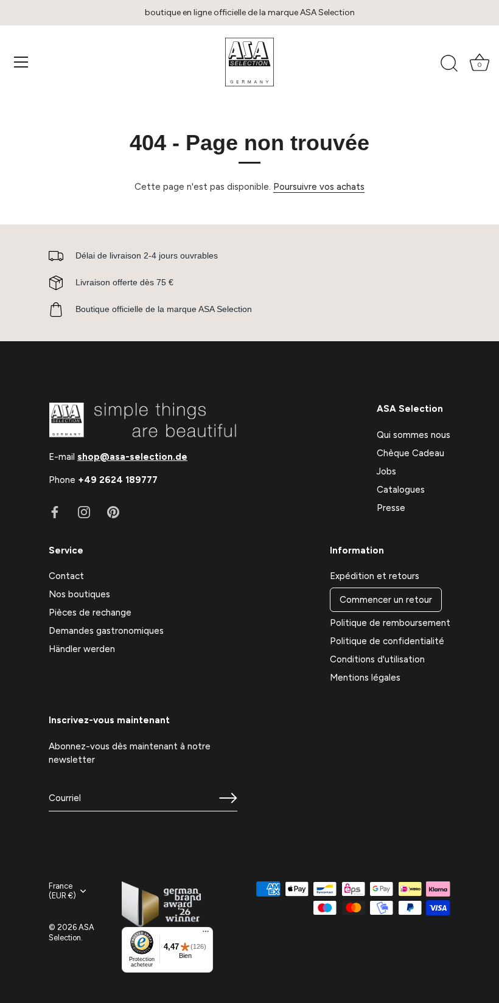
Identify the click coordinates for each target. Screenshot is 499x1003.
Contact (66, 576)
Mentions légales (365, 677)
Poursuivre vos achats (319, 186)
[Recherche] (449, 63)
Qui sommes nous (413, 434)
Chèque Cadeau (410, 453)
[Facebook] (55, 511)
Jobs (386, 471)
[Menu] (21, 62)
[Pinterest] (113, 511)
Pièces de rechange (90, 612)
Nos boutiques (79, 594)
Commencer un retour (386, 599)
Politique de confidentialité (387, 641)
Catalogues (401, 489)
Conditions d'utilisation (377, 659)
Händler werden (82, 649)
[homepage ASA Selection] (249, 62)
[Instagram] (84, 511)
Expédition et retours (374, 576)
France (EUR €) (62, 890)
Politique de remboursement (390, 622)
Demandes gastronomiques (106, 630)
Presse (391, 507)
